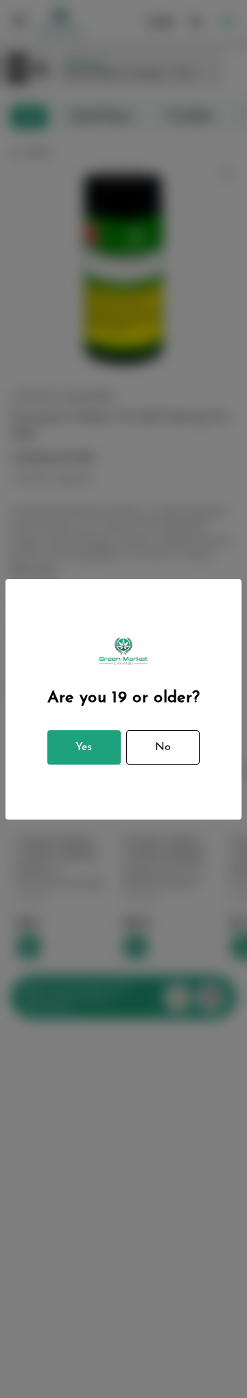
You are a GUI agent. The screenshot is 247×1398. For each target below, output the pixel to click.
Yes (83, 747)
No (163, 747)
